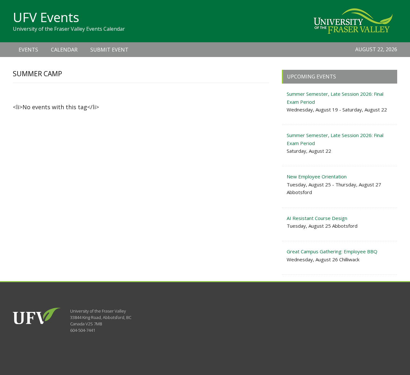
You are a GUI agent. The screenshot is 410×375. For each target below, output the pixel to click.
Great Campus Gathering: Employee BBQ (332, 251)
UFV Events (46, 17)
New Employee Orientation (317, 176)
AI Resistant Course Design (317, 218)
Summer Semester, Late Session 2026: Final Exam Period (335, 98)
